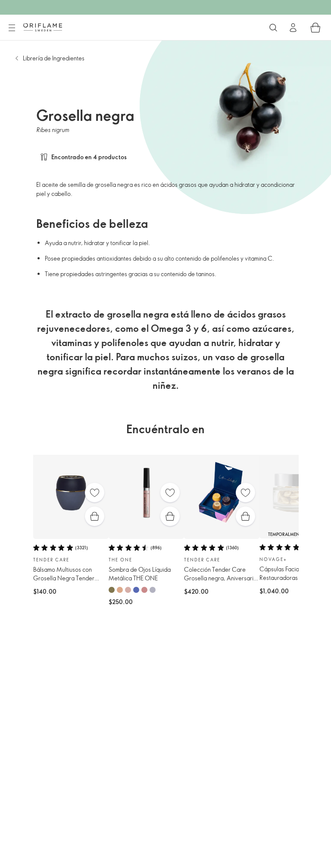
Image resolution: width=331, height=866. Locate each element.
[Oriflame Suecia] (42, 27)
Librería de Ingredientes (53, 58)
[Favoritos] (94, 492)
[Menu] (11, 28)
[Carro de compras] (315, 28)
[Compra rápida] (94, 516)
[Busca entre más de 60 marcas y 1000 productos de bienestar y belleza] (273, 27)
